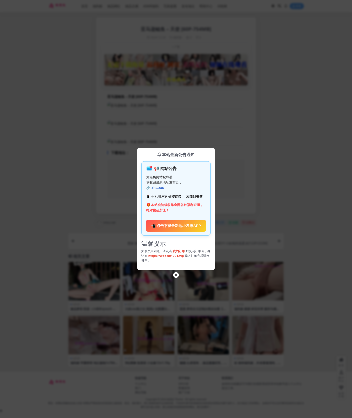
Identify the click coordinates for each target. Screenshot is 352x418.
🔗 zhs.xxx (155, 188)
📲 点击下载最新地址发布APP (176, 226)
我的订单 (179, 251)
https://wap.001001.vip (166, 256)
